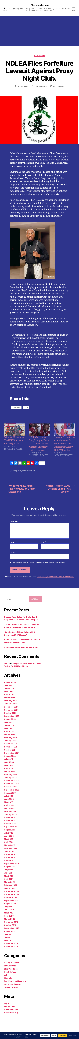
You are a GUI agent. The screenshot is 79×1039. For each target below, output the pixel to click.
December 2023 (11, 781)
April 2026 (8, 694)
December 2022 (11, 817)
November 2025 (11, 710)
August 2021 (9, 867)
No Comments (58, 86)
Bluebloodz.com (39, 5)
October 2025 (10, 713)
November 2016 (11, 947)
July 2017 (8, 934)
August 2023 (10, 793)
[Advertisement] (39, 31)
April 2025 (8, 731)
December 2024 (11, 744)
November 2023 (11, 784)
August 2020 (10, 904)
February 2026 (10, 701)
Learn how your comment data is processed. (55, 577)
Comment (14, 522)
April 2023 (8, 805)
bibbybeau (24, 86)
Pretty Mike (17, 471)
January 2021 (10, 888)
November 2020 (11, 894)
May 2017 (8, 940)
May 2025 (8, 728)
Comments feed (11, 1009)
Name (12, 542)
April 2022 (8, 842)
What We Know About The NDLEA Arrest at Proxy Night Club (14, 440)
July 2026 (8, 685)
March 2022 (9, 845)
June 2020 (9, 910)
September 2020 (11, 900)
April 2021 (8, 879)
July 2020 (8, 907)
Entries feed (9, 1006)
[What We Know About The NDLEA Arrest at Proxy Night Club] (14, 429)
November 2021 (11, 857)
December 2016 (11, 943)
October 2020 (10, 897)
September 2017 (11, 928)
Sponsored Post (11, 987)
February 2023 (10, 811)
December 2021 (11, 854)
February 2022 (10, 848)
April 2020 (9, 916)
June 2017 (8, 937)
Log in (6, 1003)
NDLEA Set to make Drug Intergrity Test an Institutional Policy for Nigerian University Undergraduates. (39, 444)
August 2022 (10, 830)
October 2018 (10, 925)
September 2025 (11, 716)
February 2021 (10, 885)
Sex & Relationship (12, 984)
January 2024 (10, 777)
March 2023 (9, 808)
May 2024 (8, 765)
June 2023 (9, 799)
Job (5, 975)
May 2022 (8, 839)
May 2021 (8, 876)
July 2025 (8, 722)
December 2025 (11, 707)
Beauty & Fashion (11, 963)
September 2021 (11, 864)
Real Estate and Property (15, 981)
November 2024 (11, 747)
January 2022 (10, 851)
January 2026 (10, 704)
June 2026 (9, 688)
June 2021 (8, 873)
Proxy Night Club (28, 471)
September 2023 (11, 790)
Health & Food (10, 972)
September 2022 (11, 827)
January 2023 (10, 814)
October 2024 (10, 750)
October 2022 (10, 824)
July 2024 (8, 759)
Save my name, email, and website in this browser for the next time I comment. (39, 563)
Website (13, 552)
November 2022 (11, 821)
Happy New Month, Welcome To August (21, 647)
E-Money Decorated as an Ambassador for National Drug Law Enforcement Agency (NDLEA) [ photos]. (64, 444)
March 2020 (9, 919)
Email (43, 542)
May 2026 (8, 691)
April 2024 (8, 768)
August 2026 (10, 682)
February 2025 (10, 738)
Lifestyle (8, 978)
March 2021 (9, 882)
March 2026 (9, 698)
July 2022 (8, 833)
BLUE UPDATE (39, 55)
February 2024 (10, 774)
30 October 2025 (40, 86)
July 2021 (8, 870)
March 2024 (9, 771)
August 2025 (10, 719)
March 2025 (9, 734)
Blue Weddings (11, 969)
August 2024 (10, 756)
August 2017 (9, 931)
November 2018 (11, 922)
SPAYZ (7, 663)
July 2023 (8, 796)
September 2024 (11, 753)
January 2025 (10, 741)
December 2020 (11, 891)
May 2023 (8, 802)
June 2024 (9, 762)
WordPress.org (11, 1013)
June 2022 (9, 836)
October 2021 (10, 860)
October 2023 (10, 787)
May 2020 (8, 913)
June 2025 (9, 725)
